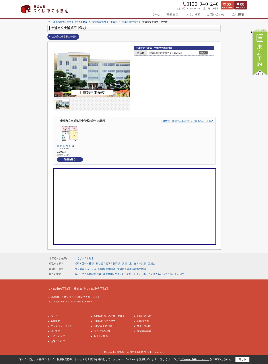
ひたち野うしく (130, 274)
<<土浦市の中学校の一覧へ (63, 36)
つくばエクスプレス (86, 268)
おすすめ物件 (101, 336)
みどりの (79, 274)
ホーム (54, 316)
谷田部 (117, 263)
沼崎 (77, 263)
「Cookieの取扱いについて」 (194, 359)
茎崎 (84, 263)
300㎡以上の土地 (103, 326)
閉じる (242, 359)
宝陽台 (151, 263)
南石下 (173, 274)
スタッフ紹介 (144, 326)
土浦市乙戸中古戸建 (65, 146)
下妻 (143, 274)
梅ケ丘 (100, 263)
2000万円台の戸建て (104, 321)
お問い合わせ (144, 316)
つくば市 (79, 258)
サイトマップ (58, 336)
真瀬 (125, 263)
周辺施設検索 (144, 331)
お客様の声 (143, 321)
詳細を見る (69, 159)
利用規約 (55, 331)
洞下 (108, 263)
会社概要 (55, 321)
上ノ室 (133, 263)
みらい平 (162, 274)
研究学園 (108, 274)
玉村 (181, 274)
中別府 (143, 263)
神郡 (91, 263)
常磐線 (121, 268)
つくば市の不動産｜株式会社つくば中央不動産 (78, 288)
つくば (151, 274)
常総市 (90, 258)
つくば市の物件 (102, 331)
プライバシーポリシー (62, 326)
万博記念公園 (94, 274)
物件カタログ (58, 341)
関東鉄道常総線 (107, 268)
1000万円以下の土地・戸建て (109, 316)
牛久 (117, 274)
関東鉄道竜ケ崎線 (136, 268)
